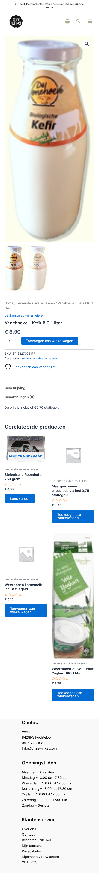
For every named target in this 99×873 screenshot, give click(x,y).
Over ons (29, 829)
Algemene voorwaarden (40, 857)
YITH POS (29, 862)
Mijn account (32, 846)
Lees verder (20, 499)
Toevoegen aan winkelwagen (49, 341)
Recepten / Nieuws (36, 840)
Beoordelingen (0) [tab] (20, 397)
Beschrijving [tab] (15, 388)
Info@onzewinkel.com (39, 748)
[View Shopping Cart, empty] (61, 21)
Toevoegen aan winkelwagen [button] (69, 516)
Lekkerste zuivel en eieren (35, 303)
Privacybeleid (32, 851)
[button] (78, 21)
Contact (28, 834)
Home (9, 303)
